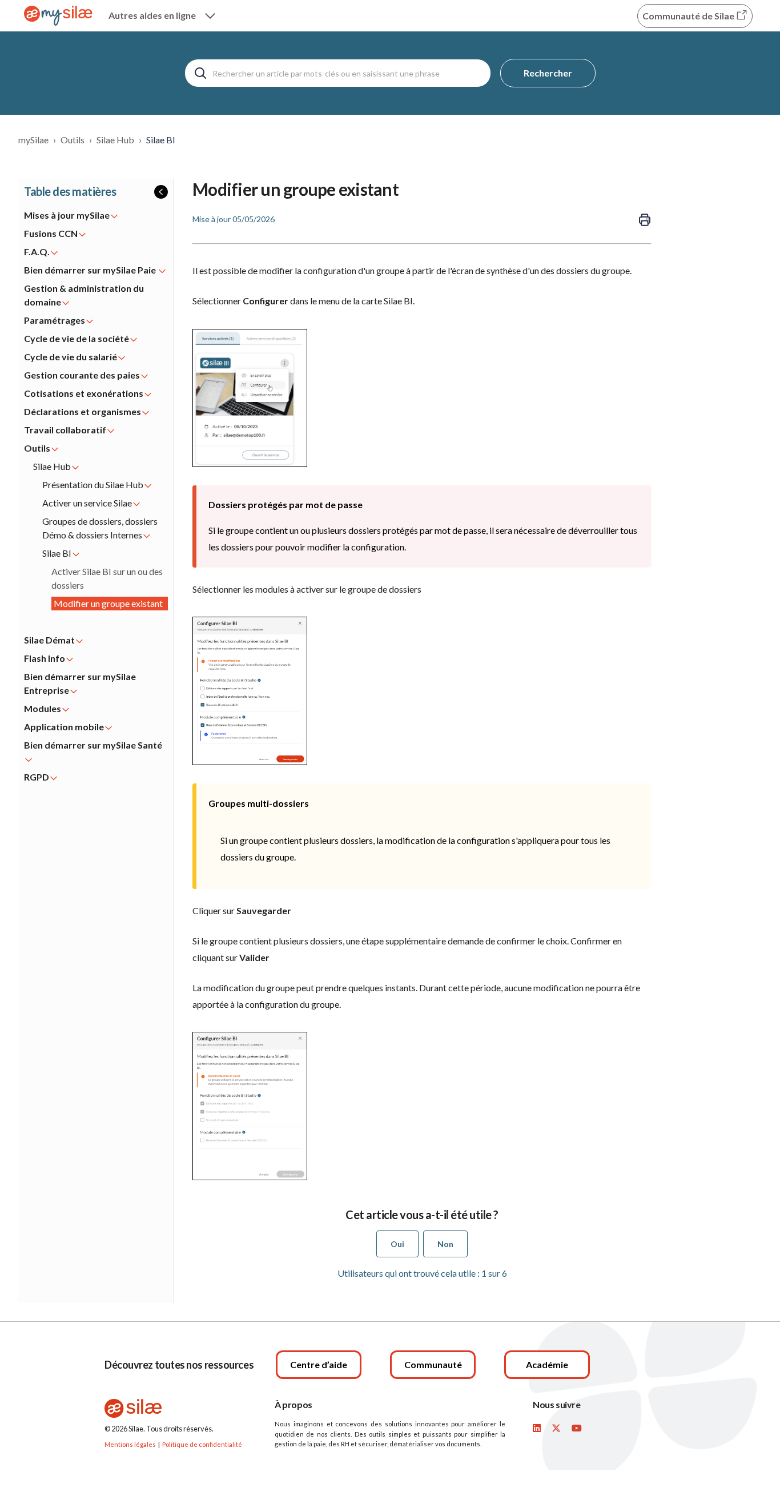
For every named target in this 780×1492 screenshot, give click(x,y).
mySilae (33, 139)
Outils (73, 139)
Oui (397, 1244)
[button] (96, 191)
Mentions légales (130, 1444)
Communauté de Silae (689, 15)
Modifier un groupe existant (108, 603)
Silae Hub (115, 139)
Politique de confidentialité (202, 1444)
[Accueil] (58, 15)
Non (445, 1244)
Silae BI (160, 139)
